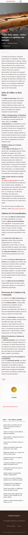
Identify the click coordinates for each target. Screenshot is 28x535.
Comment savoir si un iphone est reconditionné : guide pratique (12, 484)
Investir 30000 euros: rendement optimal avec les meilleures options (13, 479)
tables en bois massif (10, 180)
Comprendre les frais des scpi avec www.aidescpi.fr (13, 468)
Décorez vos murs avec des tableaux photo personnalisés (13, 432)
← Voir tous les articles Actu (9, 406)
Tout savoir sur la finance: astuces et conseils (13, 442)
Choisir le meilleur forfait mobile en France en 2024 (13, 501)
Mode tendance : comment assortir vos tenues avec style (14, 437)
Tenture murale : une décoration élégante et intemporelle (12, 473)
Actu (4, 30)
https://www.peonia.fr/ (18, 208)
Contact (19, 526)
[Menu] (20, 1)
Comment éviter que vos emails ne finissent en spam (13, 458)
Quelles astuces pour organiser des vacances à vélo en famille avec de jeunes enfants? (13, 495)
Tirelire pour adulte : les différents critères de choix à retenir (13, 489)
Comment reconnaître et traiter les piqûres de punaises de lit (13, 463)
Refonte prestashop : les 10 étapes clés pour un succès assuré (14, 453)
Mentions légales (11, 526)
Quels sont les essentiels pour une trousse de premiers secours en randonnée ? (13, 426)
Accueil (3, 52)
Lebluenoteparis (14, 515)
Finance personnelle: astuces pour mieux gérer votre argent (13, 448)
